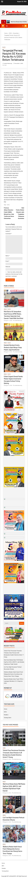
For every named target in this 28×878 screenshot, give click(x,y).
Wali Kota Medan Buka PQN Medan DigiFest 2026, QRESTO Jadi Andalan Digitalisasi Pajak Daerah (14, 662)
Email (7, 261)
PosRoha (10, 876)
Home (5, 709)
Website (8, 266)
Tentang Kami (7, 717)
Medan (5, 309)
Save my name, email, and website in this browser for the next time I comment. (14, 274)
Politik (3, 47)
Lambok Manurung (8, 63)
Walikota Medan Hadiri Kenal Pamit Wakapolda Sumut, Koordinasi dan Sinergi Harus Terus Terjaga (13, 674)
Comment (9, 233)
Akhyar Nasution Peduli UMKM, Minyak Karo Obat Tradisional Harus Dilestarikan (9, 213)
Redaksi (6, 714)
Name (8, 255)
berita (8, 204)
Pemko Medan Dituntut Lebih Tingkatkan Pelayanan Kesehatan (20, 213)
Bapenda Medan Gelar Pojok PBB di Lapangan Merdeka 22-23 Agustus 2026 (13, 681)
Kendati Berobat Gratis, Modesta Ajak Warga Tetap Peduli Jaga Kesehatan (13, 347)
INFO (5, 712)
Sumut (4, 747)
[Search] (23, 25)
